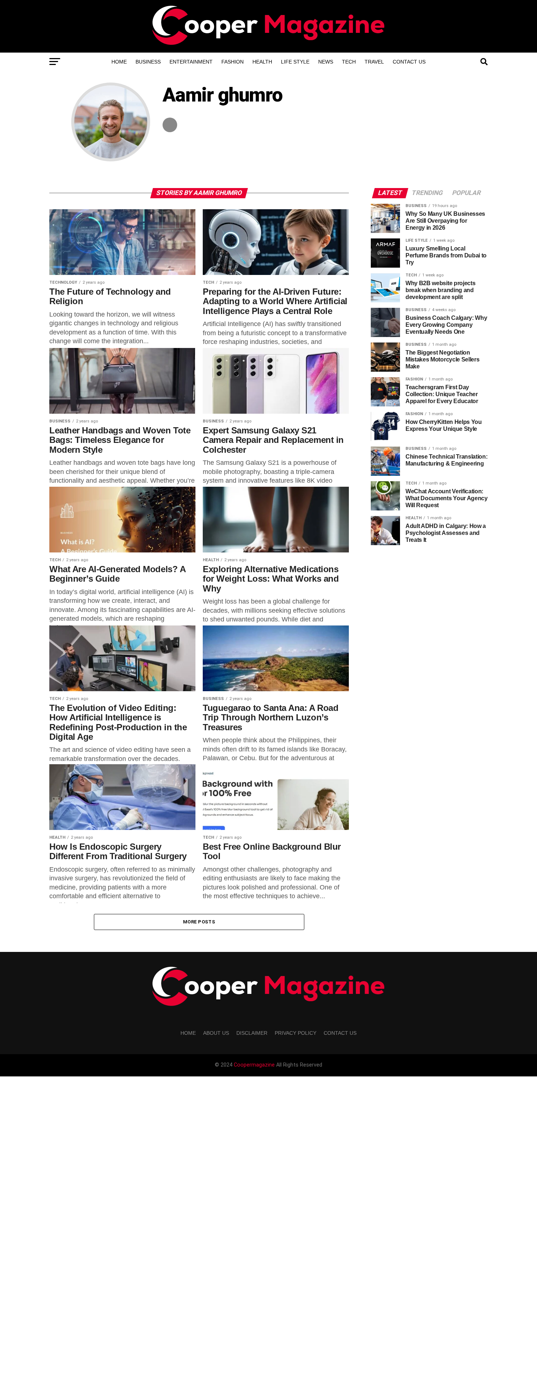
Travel (374, 62)
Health (262, 62)
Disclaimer (251, 1033)
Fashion (232, 62)
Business (148, 62)
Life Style (295, 62)
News (325, 62)
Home (119, 62)
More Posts (199, 922)
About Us (216, 1033)
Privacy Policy (295, 1033)
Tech (349, 62)
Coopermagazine (255, 1065)
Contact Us (409, 62)
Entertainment (191, 62)
